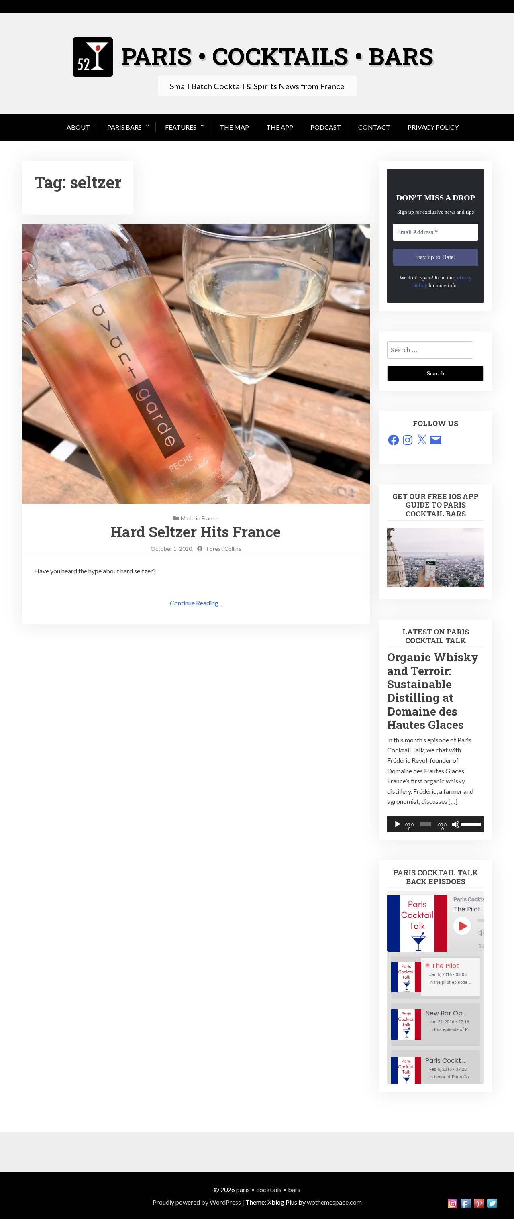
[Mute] (456, 824)
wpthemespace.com (334, 1202)
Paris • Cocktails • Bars (268, 1189)
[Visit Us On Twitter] (492, 1202)
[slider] (470, 823)
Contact (374, 127)
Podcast (325, 127)
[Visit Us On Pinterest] (478, 1202)
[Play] (398, 824)
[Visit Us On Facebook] (465, 1202)
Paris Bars (124, 127)
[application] (435, 824)
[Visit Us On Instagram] (452, 1202)
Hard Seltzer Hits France (196, 531)
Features (180, 127)
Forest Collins (224, 548)
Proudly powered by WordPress (197, 1202)
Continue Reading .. (196, 603)
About (78, 127)
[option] (435, 977)
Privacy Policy (433, 127)
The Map (234, 127)
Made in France (199, 518)
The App (279, 127)
